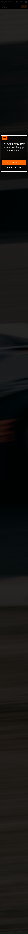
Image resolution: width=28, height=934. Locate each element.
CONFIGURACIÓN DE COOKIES (14, 168)
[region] (14, 153)
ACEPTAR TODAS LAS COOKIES (14, 163)
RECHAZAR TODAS (14, 157)
